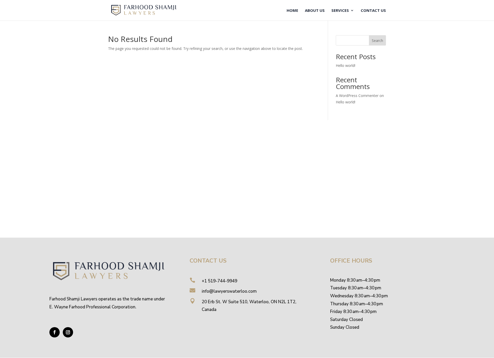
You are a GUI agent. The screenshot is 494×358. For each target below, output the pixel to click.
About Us (315, 10)
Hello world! (345, 65)
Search (377, 40)
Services (340, 10)
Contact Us (373, 10)
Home (292, 10)
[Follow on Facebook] (54, 332)
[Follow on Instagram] (68, 332)
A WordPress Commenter (357, 95)
